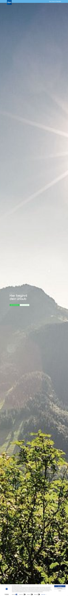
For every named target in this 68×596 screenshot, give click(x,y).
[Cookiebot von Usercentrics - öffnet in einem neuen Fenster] (6, 594)
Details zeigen (43, 594)
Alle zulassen (60, 586)
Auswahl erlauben (59, 588)
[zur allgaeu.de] (9, 2)
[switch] (24, 594)
